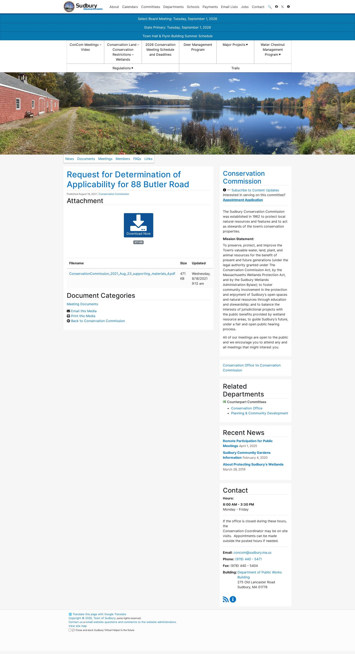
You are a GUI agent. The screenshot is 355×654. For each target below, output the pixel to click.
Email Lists (229, 7)
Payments (210, 7)
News (69, 159)
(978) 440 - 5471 (248, 559)
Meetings (105, 159)
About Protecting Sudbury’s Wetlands (253, 464)
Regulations (122, 68)
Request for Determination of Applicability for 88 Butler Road (128, 179)
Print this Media (83, 316)
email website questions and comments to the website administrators (131, 622)
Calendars (130, 7)
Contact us (76, 622)
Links (148, 159)
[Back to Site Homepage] (83, 6)
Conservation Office (246, 408)
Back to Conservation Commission (98, 321)
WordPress (236, 614)
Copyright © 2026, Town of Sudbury (92, 618)
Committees (150, 7)
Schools (193, 7)
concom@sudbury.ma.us (252, 552)
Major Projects (234, 45)
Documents (86, 159)
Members (123, 159)
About (114, 7)
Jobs (245, 7)
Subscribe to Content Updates (255, 190)
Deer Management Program (198, 47)
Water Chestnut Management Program (273, 50)
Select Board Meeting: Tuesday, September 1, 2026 (177, 19)
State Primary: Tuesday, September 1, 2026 (177, 27)
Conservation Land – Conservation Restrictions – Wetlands (123, 52)
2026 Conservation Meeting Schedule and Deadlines (160, 50)
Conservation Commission (114, 193)
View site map (78, 625)
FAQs (137, 159)
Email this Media (84, 311)
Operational (243, 633)
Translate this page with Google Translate (97, 614)
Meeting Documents (82, 304)
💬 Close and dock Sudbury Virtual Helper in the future (103, 630)
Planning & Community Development (259, 413)
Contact (258, 7)
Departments (173, 7)
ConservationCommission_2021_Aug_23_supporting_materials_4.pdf (122, 274)
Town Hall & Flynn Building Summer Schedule (178, 36)
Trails (235, 68)
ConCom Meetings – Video (85, 47)
